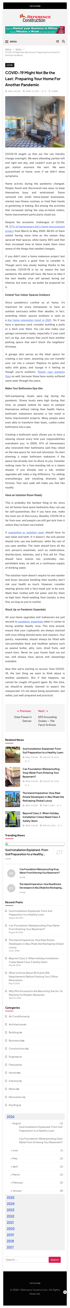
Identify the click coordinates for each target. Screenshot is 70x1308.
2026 (10, 1116)
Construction (17, 1048)
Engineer (14, 1056)
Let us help (35, 6)
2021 (10, 1222)
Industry (13, 1080)
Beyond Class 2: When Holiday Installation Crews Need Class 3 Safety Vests (41, 817)
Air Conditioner (18, 1016)
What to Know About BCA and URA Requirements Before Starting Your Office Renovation (33, 976)
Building (14, 1032)
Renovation (15, 1096)
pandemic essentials (31, 621)
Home (10, 65)
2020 (11, 1228)
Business (14, 1040)
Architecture (16, 1024)
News (12, 1088)
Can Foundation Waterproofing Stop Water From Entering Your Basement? (41, 772)
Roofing (13, 1104)
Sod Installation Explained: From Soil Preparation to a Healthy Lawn (26, 854)
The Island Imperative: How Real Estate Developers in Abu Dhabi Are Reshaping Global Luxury (43, 796)
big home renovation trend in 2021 (29, 320)
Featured (14, 1064)
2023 (10, 1210)
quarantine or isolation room (26, 532)
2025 (10, 1197)
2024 (10, 1203)
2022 (10, 1216)
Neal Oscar (14, 91)
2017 (10, 1247)
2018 (10, 1241)
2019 (10, 1235)
